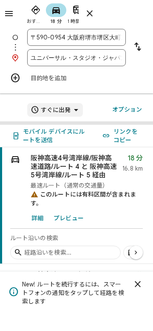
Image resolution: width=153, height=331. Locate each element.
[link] (76, 205)
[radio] (36, 13)
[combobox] (76, 37)
